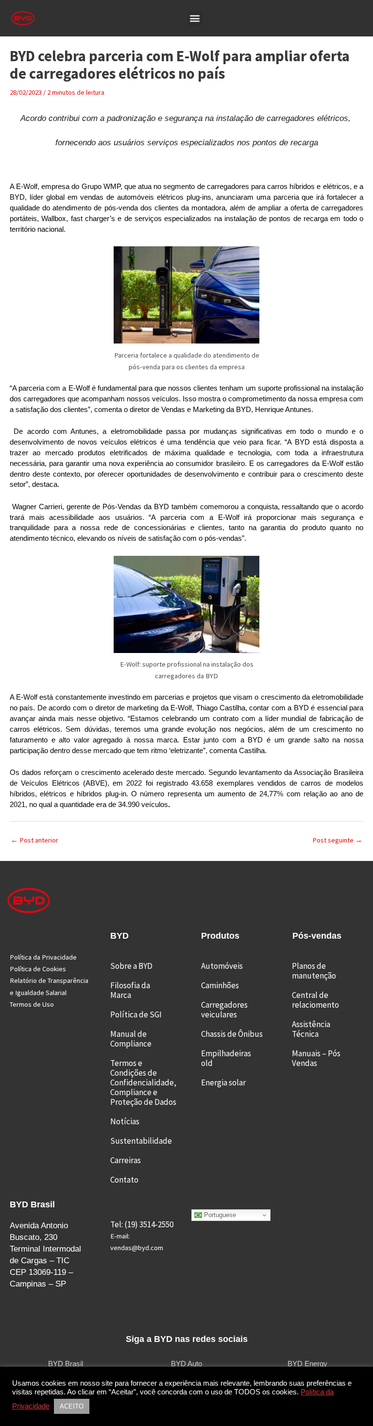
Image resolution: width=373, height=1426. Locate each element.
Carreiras (125, 1160)
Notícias (124, 1121)
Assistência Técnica (311, 1029)
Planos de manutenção (314, 971)
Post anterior (34, 840)
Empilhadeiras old (226, 1058)
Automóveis (222, 966)
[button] (195, 18)
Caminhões (220, 985)
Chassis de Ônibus (232, 1034)
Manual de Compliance (131, 1039)
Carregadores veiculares (224, 1009)
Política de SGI (136, 1014)
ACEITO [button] (72, 1406)
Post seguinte (337, 840)
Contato (124, 1179)
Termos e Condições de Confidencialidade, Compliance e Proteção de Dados (143, 1082)
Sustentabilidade (141, 1140)
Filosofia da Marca (130, 990)
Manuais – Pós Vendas (316, 1058)
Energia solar (223, 1082)
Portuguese (219, 1215)
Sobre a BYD (131, 966)
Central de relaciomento (315, 1000)
